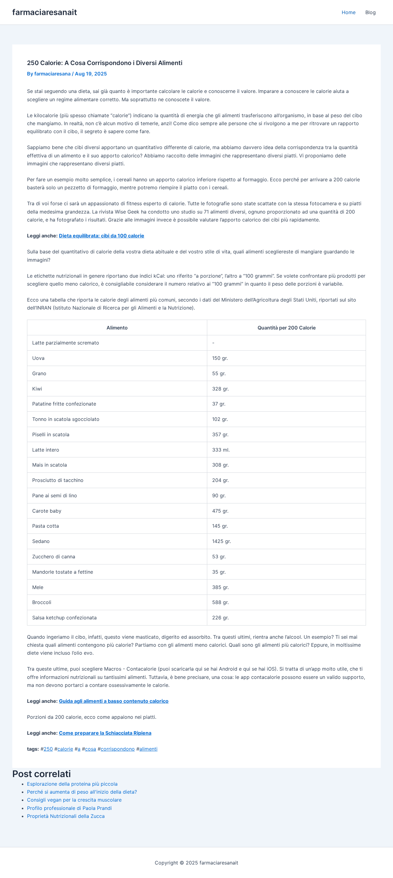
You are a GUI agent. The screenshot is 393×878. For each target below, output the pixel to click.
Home (349, 12)
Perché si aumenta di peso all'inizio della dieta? (82, 792)
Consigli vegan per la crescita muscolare (74, 800)
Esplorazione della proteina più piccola (72, 784)
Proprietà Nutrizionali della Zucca (66, 816)
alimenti (148, 749)
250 (48, 749)
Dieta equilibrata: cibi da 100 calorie (101, 236)
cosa (90, 749)
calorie (65, 749)
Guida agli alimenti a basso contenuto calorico (114, 701)
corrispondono (118, 749)
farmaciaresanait (44, 12)
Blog (370, 12)
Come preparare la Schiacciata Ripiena (105, 733)
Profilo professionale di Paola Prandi (69, 808)
